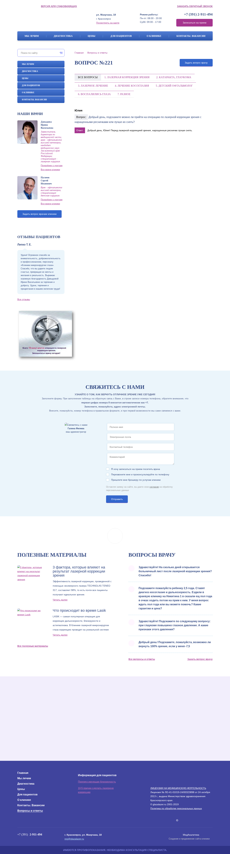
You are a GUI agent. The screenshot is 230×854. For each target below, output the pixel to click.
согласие (154, 487)
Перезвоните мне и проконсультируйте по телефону (140, 474)
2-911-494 (198, 14)
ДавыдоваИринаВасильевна (47, 125)
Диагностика (63, 36)
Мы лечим (32, 36)
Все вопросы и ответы (141, 659)
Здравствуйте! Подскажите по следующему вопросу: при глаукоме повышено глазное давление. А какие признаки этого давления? (174, 625)
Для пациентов (121, 36)
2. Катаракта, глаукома (173, 77)
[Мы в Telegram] (165, 819)
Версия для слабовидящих (59, 6)
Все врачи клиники (50, 169)
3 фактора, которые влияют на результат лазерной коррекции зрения (79, 571)
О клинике (154, 36)
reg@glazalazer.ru (74, 838)
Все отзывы (23, 299)
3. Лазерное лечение (93, 85)
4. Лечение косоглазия (132, 85)
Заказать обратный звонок (195, 6)
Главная (79, 52)
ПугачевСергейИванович (46, 180)
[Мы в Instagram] (171, 820)
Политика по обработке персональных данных (176, 808)
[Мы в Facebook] (159, 820)
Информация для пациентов (97, 775)
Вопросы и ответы (97, 52)
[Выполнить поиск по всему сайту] (60, 52)
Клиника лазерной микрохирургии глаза (48, 18)
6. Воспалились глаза (94, 94)
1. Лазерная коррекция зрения (127, 77)
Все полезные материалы (32, 646)
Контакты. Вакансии (190, 36)
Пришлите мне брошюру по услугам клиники (136, 479)
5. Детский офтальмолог (174, 85)
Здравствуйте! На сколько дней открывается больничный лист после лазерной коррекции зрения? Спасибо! (175, 571)
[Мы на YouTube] (177, 820)
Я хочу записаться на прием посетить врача (135, 469)
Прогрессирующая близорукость (97, 781)
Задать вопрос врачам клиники (39, 214)
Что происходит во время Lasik (79, 611)
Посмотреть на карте (107, 22)
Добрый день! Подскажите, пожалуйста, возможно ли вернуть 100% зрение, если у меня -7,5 (175, 644)
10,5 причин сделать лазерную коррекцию (96, 790)
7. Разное (124, 94)
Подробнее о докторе (51, 165)
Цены (91, 36)
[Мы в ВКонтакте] (153, 820)
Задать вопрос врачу (196, 62)
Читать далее (60, 599)
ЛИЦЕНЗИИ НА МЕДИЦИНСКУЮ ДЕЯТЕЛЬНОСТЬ (178, 788)
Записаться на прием (194, 22)
